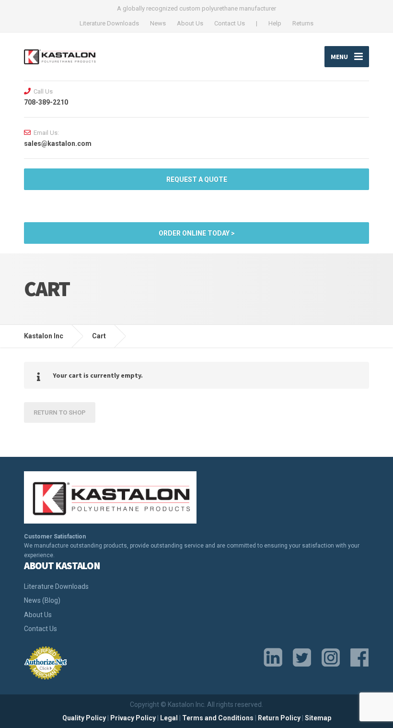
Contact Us (229, 23)
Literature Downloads (109, 23)
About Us (190, 23)
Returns (302, 23)
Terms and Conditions (218, 718)
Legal (169, 718)
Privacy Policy (133, 718)
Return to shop (60, 412)
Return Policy (279, 718)
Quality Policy (84, 718)
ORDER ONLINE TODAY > (197, 233)
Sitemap (318, 718)
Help (274, 23)
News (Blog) (42, 600)
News (158, 23)
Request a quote (196, 179)
